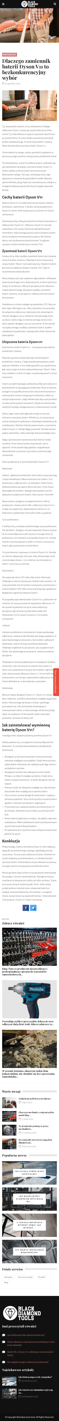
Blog (6, 1283)
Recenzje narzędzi (25, 1277)
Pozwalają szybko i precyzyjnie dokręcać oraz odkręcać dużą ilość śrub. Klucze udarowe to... (28, 1023)
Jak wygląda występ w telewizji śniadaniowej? (28, 1362)
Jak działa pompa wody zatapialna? (35, 1377)
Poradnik (41, 1277)
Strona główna (23, 24)
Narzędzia (37, 24)
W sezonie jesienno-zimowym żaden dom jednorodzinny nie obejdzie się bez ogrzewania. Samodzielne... (28, 1073)
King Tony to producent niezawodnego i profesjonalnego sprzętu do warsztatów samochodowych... (24, 971)
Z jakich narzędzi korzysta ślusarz (35, 1098)
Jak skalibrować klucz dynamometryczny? (26, 1335)
